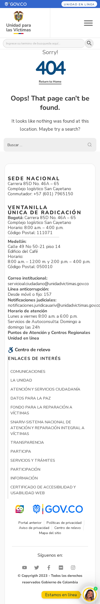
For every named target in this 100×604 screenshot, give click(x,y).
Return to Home (50, 81)
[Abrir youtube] (25, 567)
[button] (22, 4)
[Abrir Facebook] (50, 567)
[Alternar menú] (88, 23)
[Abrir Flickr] (62, 567)
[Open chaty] (90, 595)
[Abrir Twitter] (38, 567)
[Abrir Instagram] (74, 567)
